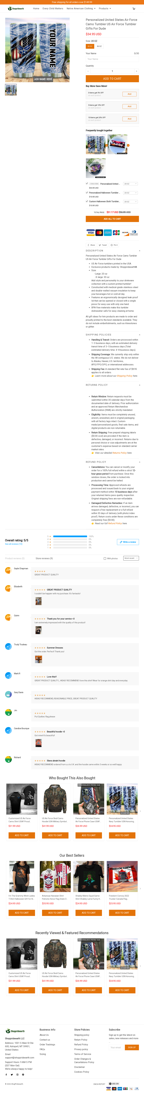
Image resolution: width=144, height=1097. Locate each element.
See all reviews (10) (13, 544)
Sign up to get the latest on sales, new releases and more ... (123, 1038)
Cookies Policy (81, 1072)
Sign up (132, 1047)
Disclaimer (79, 1067)
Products (103, 8)
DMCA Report (99, 1084)
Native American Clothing (80, 8)
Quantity (90, 65)
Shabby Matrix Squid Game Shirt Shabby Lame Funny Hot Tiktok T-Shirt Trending (89, 898)
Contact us (45, 1039)
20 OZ (94, 41)
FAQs (42, 1049)
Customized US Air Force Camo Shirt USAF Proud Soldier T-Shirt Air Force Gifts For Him (21, 820)
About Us (44, 1035)
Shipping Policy (124, 375)
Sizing (43, 1054)
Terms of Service (82, 1054)
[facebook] (7, 1074)
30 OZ (99, 46)
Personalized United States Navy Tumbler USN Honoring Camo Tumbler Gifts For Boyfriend (121, 820)
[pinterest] (24, 1074)
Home (36, 8)
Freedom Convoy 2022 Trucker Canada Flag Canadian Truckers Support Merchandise (121, 898)
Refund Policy (115, 523)
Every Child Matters (53, 8)
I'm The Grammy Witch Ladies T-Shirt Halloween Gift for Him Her (22, 898)
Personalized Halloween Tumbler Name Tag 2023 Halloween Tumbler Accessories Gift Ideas (104, 193)
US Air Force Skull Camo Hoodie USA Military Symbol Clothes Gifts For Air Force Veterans (54, 820)
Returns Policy (119, 452)
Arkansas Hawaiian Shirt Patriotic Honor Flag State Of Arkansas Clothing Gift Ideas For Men (54, 898)
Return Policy (80, 1039)
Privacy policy (81, 1049)
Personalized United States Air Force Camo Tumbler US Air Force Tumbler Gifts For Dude (110, 184)
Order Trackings (47, 1044)
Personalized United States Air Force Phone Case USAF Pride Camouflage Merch (88, 820)
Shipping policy (81, 1035)
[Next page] (140, 812)
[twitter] (13, 1074)
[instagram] (18, 1074)
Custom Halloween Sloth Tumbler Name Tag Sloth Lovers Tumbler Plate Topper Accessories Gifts (104, 201)
